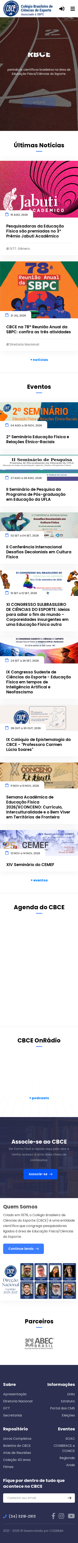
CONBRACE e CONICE (64, 1448)
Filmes (8, 1466)
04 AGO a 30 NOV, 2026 (26, 425)
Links (71, 1394)
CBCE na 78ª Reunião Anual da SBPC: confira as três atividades (38, 330)
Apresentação (15, 1394)
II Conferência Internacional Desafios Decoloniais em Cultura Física (38, 552)
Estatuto (68, 1401)
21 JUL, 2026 (18, 315)
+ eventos (39, 880)
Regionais (67, 1458)
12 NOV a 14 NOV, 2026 (25, 853)
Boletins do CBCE (17, 1445)
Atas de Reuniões (17, 1452)
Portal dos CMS (62, 1408)
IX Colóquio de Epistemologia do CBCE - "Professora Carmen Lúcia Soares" (38, 744)
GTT (6, 1408)
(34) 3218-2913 (22, 1516)
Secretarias (12, 1415)
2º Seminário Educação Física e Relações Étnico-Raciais (37, 439)
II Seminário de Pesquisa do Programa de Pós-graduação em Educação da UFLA (36, 494)
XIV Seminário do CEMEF (30, 864)
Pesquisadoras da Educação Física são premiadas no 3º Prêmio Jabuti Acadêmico (35, 231)
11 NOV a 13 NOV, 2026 (25, 786)
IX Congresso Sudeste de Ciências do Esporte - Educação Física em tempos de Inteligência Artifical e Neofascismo (38, 682)
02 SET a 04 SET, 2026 (25, 536)
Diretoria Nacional (17, 1401)
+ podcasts (39, 1098)
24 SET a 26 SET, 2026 (25, 661)
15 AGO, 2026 (19, 215)
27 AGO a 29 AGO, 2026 (26, 478)
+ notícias (39, 359)
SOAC (70, 1438)
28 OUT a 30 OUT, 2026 (26, 728)
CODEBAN (56, 1531)
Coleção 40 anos (17, 1459)
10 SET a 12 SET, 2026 (24, 593)
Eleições (68, 1415)
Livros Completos (17, 1438)
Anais (70, 1465)
